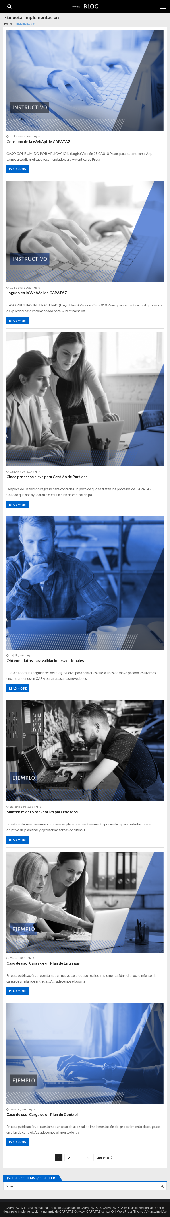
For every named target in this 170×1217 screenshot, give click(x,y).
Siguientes (103, 1157)
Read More (18, 169)
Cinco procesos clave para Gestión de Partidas (46, 476)
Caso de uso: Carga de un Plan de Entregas (43, 963)
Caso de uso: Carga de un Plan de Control (42, 1114)
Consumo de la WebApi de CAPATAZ (38, 141)
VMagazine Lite (156, 1211)
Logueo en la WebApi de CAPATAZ (36, 292)
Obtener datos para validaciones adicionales (45, 660)
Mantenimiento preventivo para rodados (42, 811)
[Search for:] (85, 1185)
